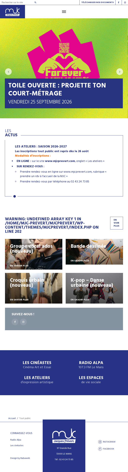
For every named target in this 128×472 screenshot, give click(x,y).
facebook (108, 449)
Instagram (108, 442)
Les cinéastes (16, 446)
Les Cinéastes (37, 365)
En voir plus (116, 223)
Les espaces (91, 380)
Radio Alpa (91, 365)
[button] (14, 196)
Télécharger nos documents (97, 2)
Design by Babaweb (20, 458)
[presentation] (8, 71)
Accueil (12, 418)
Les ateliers (37, 380)
